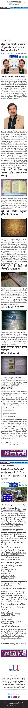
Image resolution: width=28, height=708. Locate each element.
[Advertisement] (14, 24)
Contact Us (9, 705)
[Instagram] (14, 697)
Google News (15, 444)
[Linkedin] (16, 697)
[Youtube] (19, 697)
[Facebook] (9, 697)
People (9, 40)
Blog (24, 705)
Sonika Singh (6, 482)
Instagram (23, 442)
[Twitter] (11, 697)
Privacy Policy (15, 705)
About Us (14, 676)
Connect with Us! (14, 694)
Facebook (17, 442)
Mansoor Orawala (7, 54)
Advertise (21, 705)
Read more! (14, 691)
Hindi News (10, 465)
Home (3, 40)
